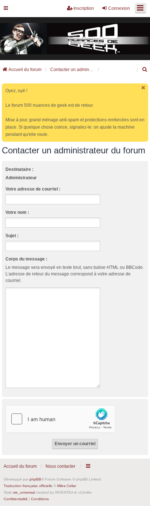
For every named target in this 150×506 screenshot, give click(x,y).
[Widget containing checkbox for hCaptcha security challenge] (60, 419)
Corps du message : (26, 259)
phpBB (35, 479)
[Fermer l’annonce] (143, 87)
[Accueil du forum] (75, 39)
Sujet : (12, 235)
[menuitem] (145, 69)
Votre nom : (17, 212)
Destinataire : (19, 169)
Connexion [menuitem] (119, 8)
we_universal (24, 492)
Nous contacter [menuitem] (60, 466)
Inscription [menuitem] (84, 8)
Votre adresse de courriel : (32, 189)
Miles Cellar (66, 486)
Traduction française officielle (28, 486)
